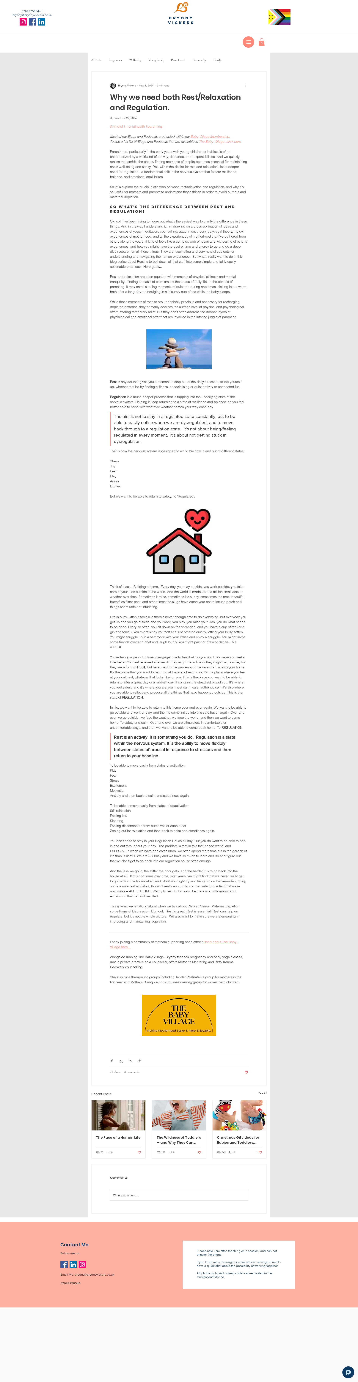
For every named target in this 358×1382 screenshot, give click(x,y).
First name (115, 710)
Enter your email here (121, 724)
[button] (260, 630)
